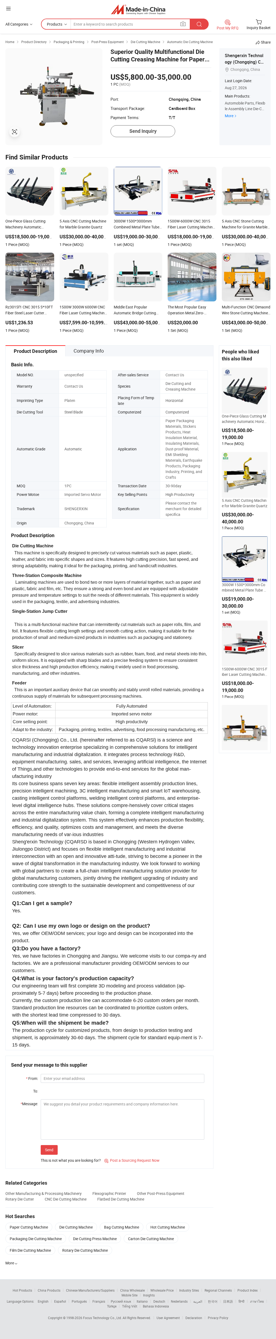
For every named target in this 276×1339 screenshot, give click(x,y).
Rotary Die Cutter (19, 1199)
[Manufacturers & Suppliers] (138, 9)
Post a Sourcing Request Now (132, 1160)
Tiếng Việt (129, 1306)
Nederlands (179, 1301)
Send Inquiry (143, 131)
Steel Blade (73, 412)
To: (35, 1091)
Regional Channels (218, 1290)
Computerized (177, 412)
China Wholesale (132, 1290)
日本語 (228, 1301)
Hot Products (22, 1290)
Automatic (73, 448)
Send (49, 1149)
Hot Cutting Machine (167, 1227)
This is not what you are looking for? (71, 1160)
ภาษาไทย (257, 1301)
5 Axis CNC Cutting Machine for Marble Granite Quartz (244, 503)
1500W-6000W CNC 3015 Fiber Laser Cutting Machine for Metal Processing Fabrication (245, 671)
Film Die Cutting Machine (30, 1250)
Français (98, 1301)
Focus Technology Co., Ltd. (103, 1318)
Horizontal (174, 400)
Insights (149, 1295)
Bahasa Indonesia (156, 1306)
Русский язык (121, 1301)
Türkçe (111, 1306)
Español (60, 1301)
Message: (29, 1103)
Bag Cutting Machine (121, 1227)
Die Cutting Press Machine (95, 1238)
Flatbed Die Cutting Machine (120, 1199)
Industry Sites (189, 1290)
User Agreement (168, 1318)
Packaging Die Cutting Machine (36, 1238)
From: (32, 1078)
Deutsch (159, 1301)
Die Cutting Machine (76, 1227)
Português (79, 1301)
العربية (197, 1301)
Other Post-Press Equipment (160, 1193)
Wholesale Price (162, 1290)
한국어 (213, 1301)
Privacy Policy (218, 1318)
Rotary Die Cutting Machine (85, 1250)
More (229, 115)
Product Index (247, 1290)
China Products (49, 1290)
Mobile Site (129, 1295)
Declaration (193, 1318)
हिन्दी (241, 1301)
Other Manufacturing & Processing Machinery (43, 1193)
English (43, 1301)
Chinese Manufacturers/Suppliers (90, 1290)
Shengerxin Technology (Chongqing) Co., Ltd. (245, 62)
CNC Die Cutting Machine (66, 1199)
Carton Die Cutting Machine (151, 1238)
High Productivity (179, 494)
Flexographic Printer (109, 1193)
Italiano (142, 1301)
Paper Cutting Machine (29, 1227)
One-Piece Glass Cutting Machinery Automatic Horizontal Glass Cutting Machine (244, 418)
